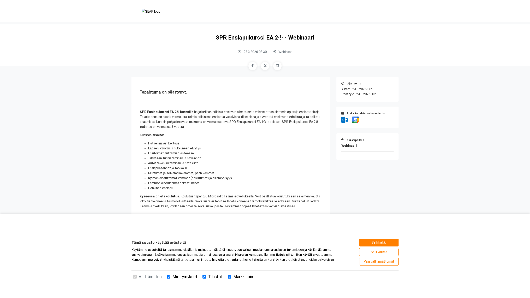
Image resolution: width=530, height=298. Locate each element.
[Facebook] (252, 66)
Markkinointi (244, 276)
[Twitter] (265, 66)
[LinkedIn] (277, 66)
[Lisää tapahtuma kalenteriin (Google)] (355, 120)
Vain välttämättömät (379, 261)
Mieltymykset (184, 276)
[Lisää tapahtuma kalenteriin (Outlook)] (345, 120)
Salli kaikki (379, 242)
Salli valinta (379, 252)
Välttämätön (150, 276)
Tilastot (215, 276)
